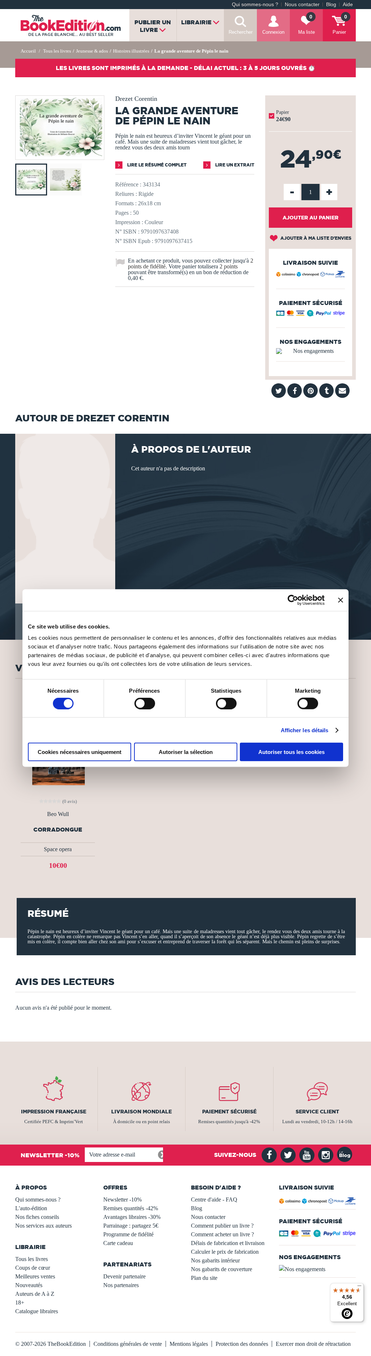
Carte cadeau (118, 1243)
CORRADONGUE (57, 830)
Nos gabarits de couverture (221, 1269)
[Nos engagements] (310, 351)
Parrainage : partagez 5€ (130, 1226)
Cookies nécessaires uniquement (79, 752)
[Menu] (359, 1287)
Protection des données (242, 1344)
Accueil (28, 51)
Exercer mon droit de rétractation (313, 1344)
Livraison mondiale (141, 1111)
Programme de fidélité (128, 1234)
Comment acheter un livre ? (222, 1234)
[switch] (144, 703)
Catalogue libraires (36, 1311)
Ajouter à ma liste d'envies (315, 238)
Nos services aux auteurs (43, 1226)
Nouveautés (28, 1285)
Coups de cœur (32, 1268)
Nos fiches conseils (37, 1217)
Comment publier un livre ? (222, 1226)
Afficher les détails (305, 730)
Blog (331, 4)
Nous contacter (302, 4)
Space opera (58, 849)
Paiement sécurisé (229, 1111)
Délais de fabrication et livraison (227, 1243)
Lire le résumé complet (156, 164)
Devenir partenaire (124, 1276)
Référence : (128, 184)
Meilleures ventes (35, 1276)
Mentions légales (189, 1344)
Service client (317, 1111)
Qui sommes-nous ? (255, 4)
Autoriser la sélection (186, 752)
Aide (348, 4)
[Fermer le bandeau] (340, 599)
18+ (19, 1302)
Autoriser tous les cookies (291, 752)
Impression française (53, 1111)
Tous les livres (31, 1259)
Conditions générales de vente (127, 1344)
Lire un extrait (234, 164)
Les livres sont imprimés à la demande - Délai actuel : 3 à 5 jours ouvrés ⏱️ (185, 68)
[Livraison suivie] (310, 275)
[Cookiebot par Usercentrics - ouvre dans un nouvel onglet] (293, 599)
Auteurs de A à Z (34, 1294)
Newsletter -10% (122, 1199)
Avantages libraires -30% (132, 1217)
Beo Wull (58, 814)
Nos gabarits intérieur (215, 1260)
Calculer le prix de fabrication (225, 1252)
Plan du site (204, 1278)
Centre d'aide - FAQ (214, 1199)
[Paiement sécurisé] (310, 314)
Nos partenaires (121, 1285)
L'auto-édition (31, 1208)
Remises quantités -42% (130, 1208)
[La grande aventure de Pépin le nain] (59, 155)
